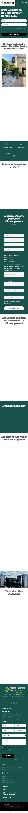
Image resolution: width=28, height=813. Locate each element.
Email (5, 288)
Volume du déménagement (11, 255)
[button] (13, 2)
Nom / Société (8, 281)
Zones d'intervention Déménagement (11, 793)
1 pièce (7, 257)
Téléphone (7, 295)
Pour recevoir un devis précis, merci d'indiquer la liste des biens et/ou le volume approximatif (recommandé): (13, 267)
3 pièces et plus (9, 259)
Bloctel (24, 759)
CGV (2, 30)
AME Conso (8, 797)
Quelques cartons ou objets (12, 261)
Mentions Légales (8, 806)
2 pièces (13, 257)
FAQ (5, 789)
